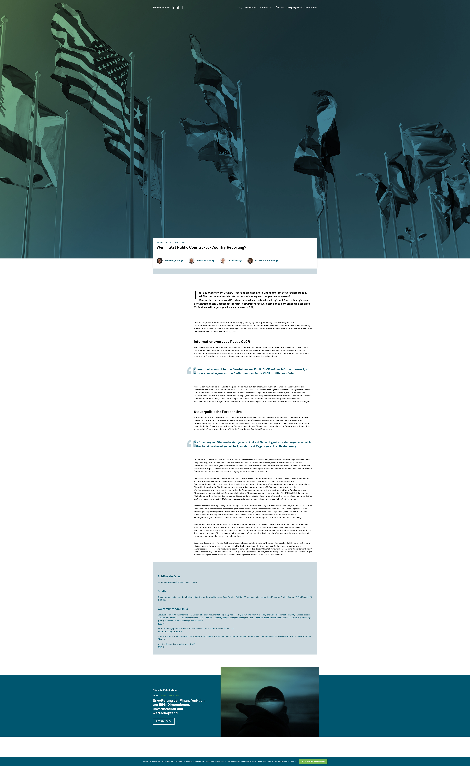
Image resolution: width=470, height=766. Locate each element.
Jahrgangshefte (295, 8)
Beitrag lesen (163, 721)
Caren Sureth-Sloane (265, 261)
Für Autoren (311, 8)
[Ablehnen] (467, 761)
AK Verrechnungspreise (169, 631)
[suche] (240, 7)
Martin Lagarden (172, 261)
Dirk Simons (233, 261)
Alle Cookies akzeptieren (313, 761)
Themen (249, 8)
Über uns (280, 8)
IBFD (160, 624)
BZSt (160, 639)
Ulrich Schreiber (204, 261)
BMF (160, 647)
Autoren (264, 8)
